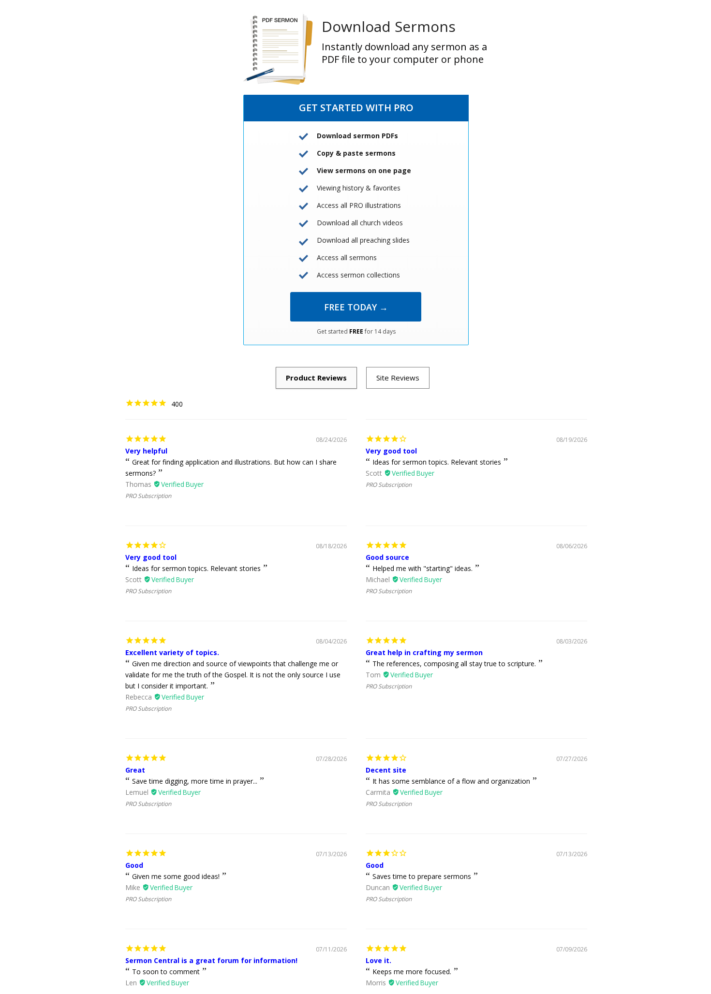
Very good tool (391, 450)
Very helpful (146, 450)
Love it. (378, 960)
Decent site (386, 770)
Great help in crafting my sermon (424, 652)
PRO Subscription (148, 496)
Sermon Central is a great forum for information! (211, 960)
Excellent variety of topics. (172, 652)
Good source (387, 557)
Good (134, 865)
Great (135, 770)
